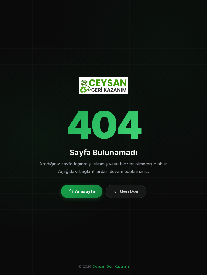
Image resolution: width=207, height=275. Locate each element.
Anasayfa (85, 191)
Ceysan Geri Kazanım (110, 266)
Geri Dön (129, 191)
